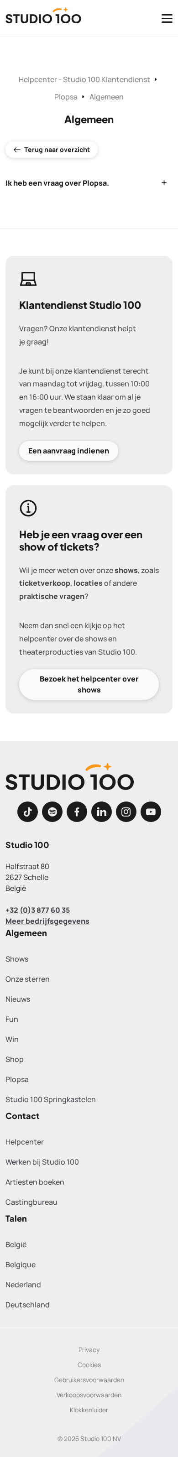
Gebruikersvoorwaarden (89, 1379)
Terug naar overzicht (57, 149)
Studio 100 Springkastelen (50, 1099)
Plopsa (66, 97)
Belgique (20, 1264)
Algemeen (106, 97)
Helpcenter (24, 1142)
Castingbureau (31, 1202)
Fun (11, 1019)
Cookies (89, 1364)
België (15, 1244)
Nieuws (17, 999)
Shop (14, 1059)
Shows (16, 959)
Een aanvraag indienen (68, 451)
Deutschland (27, 1305)
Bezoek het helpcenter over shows (89, 684)
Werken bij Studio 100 (42, 1162)
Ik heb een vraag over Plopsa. (57, 183)
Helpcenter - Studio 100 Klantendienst (84, 79)
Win (12, 1039)
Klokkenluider (89, 1409)
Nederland (23, 1285)
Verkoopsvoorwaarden (89, 1394)
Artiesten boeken (34, 1182)
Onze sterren (27, 979)
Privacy (89, 1349)
